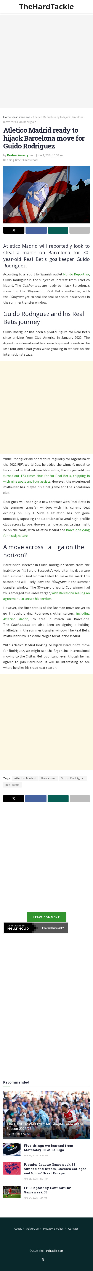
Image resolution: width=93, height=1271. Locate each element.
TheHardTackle (46, 6)
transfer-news (21, 117)
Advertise (32, 1228)
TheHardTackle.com (51, 1251)
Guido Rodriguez (73, 778)
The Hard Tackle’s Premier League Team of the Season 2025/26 (45, 1126)
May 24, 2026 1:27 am (35, 1197)
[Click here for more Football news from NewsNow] (21, 928)
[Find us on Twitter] (43, 1259)
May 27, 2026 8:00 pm (18, 1134)
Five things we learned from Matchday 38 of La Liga (48, 1147)
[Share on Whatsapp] (58, 230)
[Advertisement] (46, 61)
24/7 (61, 928)
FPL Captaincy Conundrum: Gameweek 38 (47, 1190)
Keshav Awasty (18, 155)
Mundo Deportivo (76, 274)
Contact (73, 1228)
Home (7, 117)
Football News (50, 928)
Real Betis (12, 785)
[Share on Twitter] (13, 230)
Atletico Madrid (25, 778)
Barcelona (48, 778)
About (18, 1228)
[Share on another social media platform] (79, 230)
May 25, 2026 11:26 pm (36, 1155)
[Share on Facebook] (36, 230)
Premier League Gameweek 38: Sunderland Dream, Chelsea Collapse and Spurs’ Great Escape (55, 1168)
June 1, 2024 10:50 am (50, 155)
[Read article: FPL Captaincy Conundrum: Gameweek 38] (12, 1192)
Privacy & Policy (53, 1228)
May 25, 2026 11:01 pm (36, 1178)
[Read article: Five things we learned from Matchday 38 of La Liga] (12, 1149)
